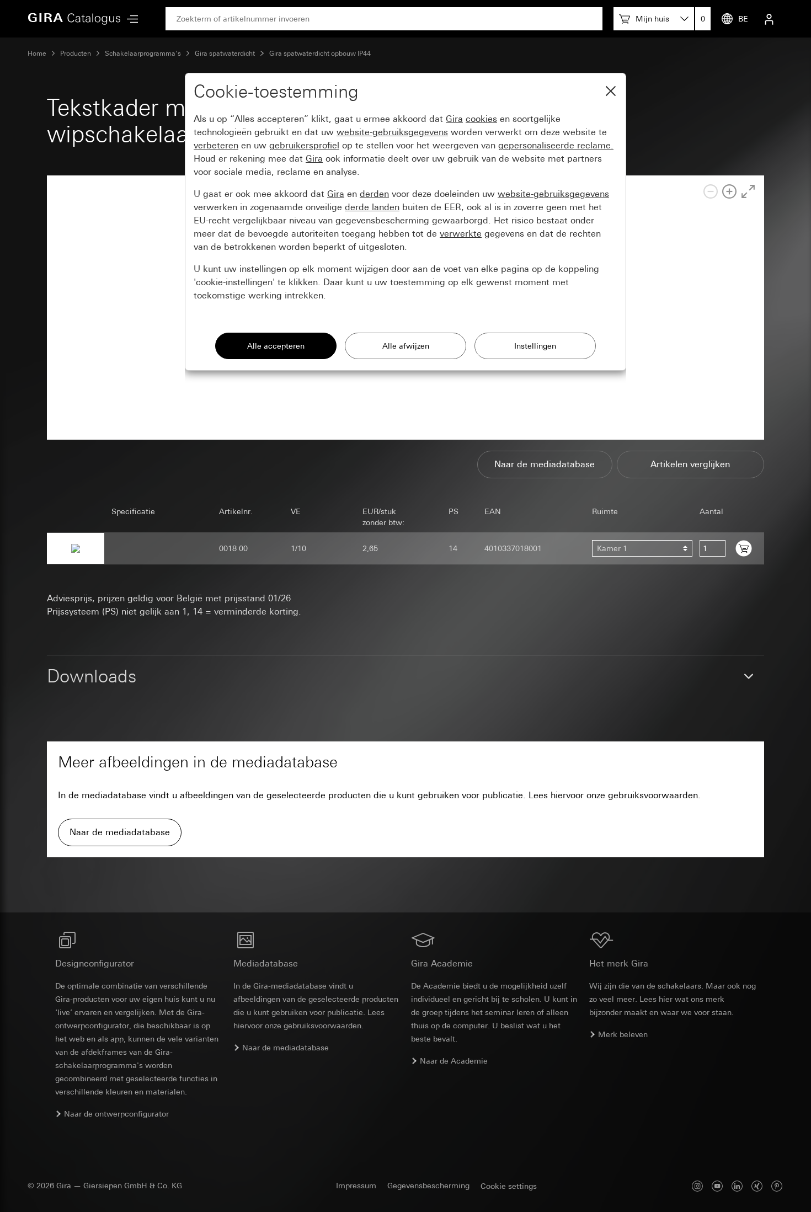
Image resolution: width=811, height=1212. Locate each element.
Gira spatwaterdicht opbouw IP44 (320, 53)
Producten (75, 53)
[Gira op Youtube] (717, 1186)
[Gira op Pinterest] (776, 1186)
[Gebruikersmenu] (769, 19)
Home (37, 53)
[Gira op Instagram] (697, 1186)
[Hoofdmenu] (129, 19)
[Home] (74, 19)
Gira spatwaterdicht (225, 53)
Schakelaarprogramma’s (143, 53)
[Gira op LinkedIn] (737, 1186)
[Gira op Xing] (757, 1186)
